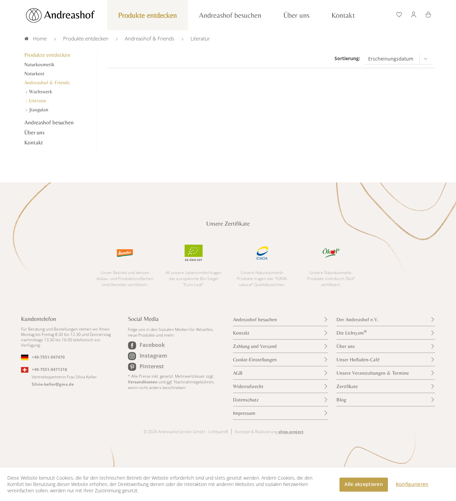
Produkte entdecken (47, 54)
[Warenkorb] (426, 13)
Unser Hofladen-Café (358, 359)
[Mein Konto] (414, 13)
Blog (341, 399)
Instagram (153, 355)
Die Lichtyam (351, 332)
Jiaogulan (38, 109)
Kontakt (33, 142)
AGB (238, 373)
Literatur (37, 100)
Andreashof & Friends (47, 82)
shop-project (290, 431)
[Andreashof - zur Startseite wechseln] (68, 15)
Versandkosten (143, 382)
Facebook (152, 345)
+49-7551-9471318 (49, 369)
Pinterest (152, 366)
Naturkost (34, 73)
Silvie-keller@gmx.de (53, 384)
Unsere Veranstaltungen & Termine (372, 373)
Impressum (244, 413)
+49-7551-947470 (48, 357)
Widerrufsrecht (248, 386)
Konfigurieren (412, 484)
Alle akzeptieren (364, 484)
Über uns (34, 132)
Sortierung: (347, 58)
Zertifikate (347, 386)
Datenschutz (246, 399)
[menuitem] (399, 13)
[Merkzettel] (399, 13)
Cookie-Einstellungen (255, 359)
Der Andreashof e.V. (357, 319)
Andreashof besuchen (49, 122)
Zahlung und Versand (255, 346)
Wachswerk (40, 91)
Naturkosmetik (39, 64)
